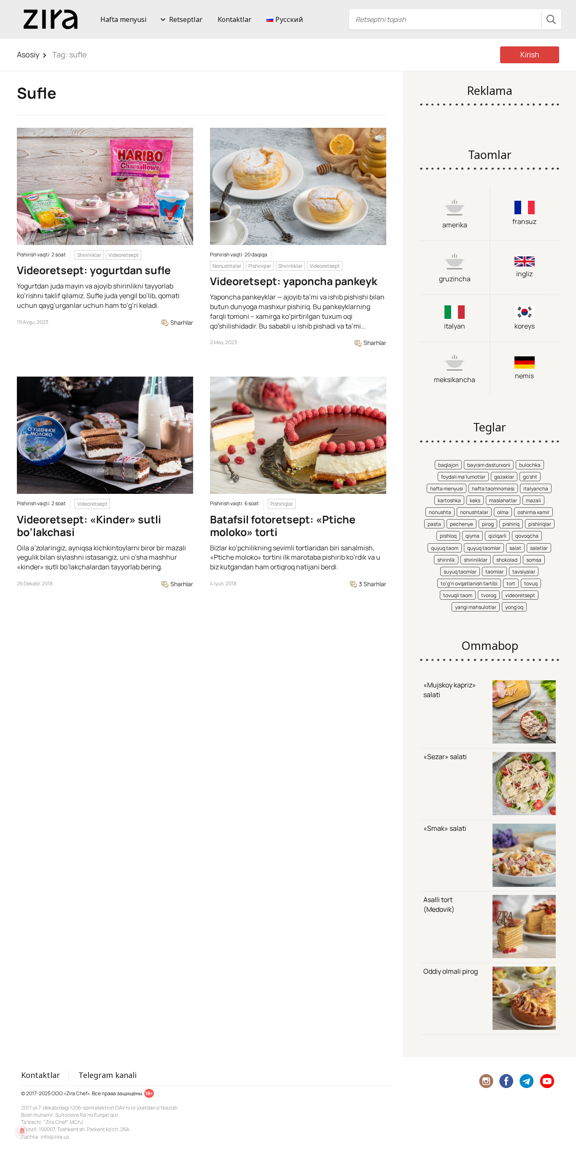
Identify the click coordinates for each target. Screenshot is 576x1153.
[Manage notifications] (22, 1131)
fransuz (524, 221)
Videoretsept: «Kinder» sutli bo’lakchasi (89, 525)
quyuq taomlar (484, 548)
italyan (454, 326)
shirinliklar (475, 559)
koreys (524, 326)
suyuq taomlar (460, 571)
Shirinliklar (89, 255)
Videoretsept (123, 255)
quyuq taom (444, 548)
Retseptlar (185, 19)
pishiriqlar (539, 524)
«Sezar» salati (445, 756)
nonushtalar (474, 512)
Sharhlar (181, 322)
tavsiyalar (523, 571)
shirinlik (446, 559)
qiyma (472, 535)
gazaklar (504, 476)
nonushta (440, 512)
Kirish (529, 54)
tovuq (531, 583)
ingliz (524, 273)
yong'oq (514, 607)
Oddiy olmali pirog (450, 971)
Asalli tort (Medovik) (439, 904)
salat (515, 548)
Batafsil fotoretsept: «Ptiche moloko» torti (282, 525)
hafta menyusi (446, 488)
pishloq (448, 535)
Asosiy (28, 54)
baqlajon (448, 465)
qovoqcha (526, 535)
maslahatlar (503, 500)
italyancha (535, 488)
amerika (454, 224)
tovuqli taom (457, 595)
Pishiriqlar (259, 265)
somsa (533, 559)
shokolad (506, 559)
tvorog (488, 595)
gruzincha (455, 278)
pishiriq (511, 524)
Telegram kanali (107, 1075)
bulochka (530, 465)
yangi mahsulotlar (475, 607)
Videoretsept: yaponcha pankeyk (293, 281)
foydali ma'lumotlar (463, 476)
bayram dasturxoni (488, 465)
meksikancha (454, 379)
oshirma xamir (533, 512)
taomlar (494, 571)
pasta (434, 524)
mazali (533, 500)
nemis (524, 375)
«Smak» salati (444, 828)
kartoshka (449, 500)
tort (510, 583)
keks (475, 500)
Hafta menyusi (123, 19)
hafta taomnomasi (493, 488)
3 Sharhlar (372, 584)
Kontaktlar (234, 19)
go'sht (530, 476)
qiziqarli (497, 535)
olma (503, 512)
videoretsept (520, 595)
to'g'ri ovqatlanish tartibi (469, 583)
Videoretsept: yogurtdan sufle (94, 270)
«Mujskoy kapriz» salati (449, 689)
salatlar (539, 548)
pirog (488, 524)
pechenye (461, 524)
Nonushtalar (227, 265)
